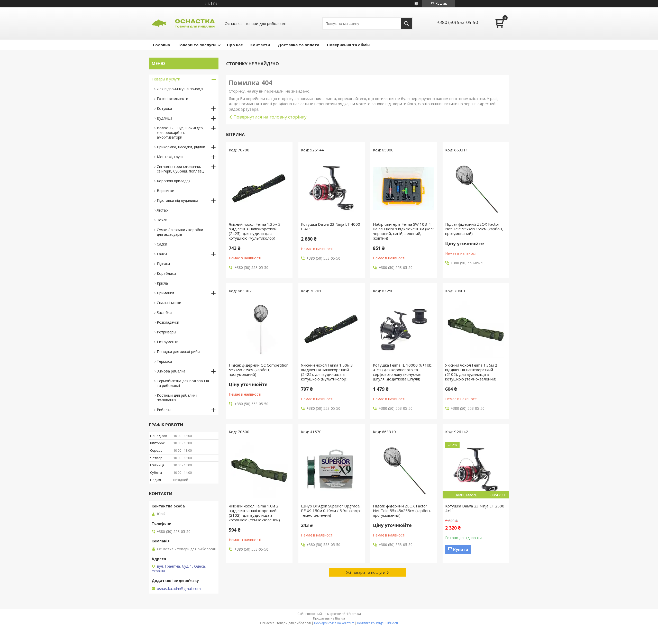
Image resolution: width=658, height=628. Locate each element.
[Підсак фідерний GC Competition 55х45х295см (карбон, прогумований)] (259, 329)
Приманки (165, 292)
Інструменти (167, 341)
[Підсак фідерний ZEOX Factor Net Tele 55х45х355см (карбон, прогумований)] (475, 188)
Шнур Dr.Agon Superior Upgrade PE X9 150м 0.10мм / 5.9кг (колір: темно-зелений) (331, 510)
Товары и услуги (166, 79)
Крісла (162, 283)
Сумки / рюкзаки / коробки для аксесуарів (180, 232)
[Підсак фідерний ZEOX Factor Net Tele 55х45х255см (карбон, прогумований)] (403, 470)
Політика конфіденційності (377, 623)
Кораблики (166, 273)
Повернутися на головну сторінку (270, 117)
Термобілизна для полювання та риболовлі (183, 383)
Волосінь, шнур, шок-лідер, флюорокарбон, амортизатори (180, 132)
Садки (162, 244)
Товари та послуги (197, 44)
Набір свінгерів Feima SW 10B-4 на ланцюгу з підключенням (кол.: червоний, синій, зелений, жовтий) (403, 231)
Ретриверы (166, 332)
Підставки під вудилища (177, 200)
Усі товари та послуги (365, 572)
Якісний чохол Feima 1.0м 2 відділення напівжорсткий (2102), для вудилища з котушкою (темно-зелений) (254, 513)
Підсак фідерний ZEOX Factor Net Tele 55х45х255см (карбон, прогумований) (402, 510)
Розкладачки (168, 322)
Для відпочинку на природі (180, 88)
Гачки (162, 253)
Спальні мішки (169, 302)
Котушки (164, 108)
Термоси (164, 361)
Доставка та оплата (298, 44)
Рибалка (164, 409)
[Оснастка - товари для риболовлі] (183, 23)
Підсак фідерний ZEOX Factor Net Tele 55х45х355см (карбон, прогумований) (474, 229)
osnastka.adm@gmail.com (179, 588)
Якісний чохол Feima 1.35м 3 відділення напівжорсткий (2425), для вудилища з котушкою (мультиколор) (255, 231)
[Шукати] (406, 23)
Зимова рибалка (171, 371)
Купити (460, 549)
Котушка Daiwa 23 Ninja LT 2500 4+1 (474, 508)
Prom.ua (355, 614)
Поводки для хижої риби (178, 351)
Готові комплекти (172, 98)
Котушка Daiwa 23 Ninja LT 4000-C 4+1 (331, 226)
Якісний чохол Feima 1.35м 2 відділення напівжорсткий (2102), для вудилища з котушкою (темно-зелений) (471, 372)
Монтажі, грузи (170, 156)
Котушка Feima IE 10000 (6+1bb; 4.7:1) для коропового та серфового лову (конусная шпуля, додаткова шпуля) (402, 372)
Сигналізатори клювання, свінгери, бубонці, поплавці (180, 169)
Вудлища (164, 118)
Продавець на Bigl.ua (329, 618)
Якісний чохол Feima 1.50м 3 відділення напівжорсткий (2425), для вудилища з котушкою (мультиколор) (327, 372)
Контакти (260, 44)
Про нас (235, 44)
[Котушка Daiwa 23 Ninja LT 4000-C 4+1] (331, 188)
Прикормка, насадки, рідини (181, 146)
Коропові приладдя (173, 180)
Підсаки (163, 263)
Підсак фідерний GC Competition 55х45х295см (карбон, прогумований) (258, 370)
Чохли (162, 219)
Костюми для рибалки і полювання (177, 397)
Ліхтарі (163, 210)
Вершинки (165, 190)
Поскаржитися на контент (334, 623)
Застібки (164, 312)
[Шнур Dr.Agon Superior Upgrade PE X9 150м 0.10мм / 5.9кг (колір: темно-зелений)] (331, 470)
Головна (161, 44)
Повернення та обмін (348, 44)
